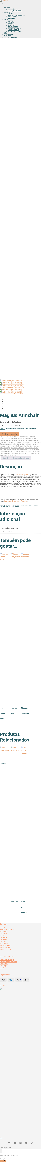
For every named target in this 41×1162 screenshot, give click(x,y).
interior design (5, 448)
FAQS (2, 968)
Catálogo (3, 966)
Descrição (6, 458)
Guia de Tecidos (10, 37)
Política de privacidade (8, 962)
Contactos (4, 964)
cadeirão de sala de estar (9, 440)
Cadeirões (12, 22)
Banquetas (12, 16)
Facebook (7, 501)
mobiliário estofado (17, 448)
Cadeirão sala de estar (26, 440)
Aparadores (13, 27)
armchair (21, 438)
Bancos (11, 25)
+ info (2, 1138)
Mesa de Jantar (6, 945)
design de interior (10, 444)
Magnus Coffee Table (3, 713)
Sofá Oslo (4, 763)
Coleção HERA (14, 9)
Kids (5, 33)
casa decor (11, 442)
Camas (10, 13)
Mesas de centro (15, 31)
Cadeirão (33, 438)
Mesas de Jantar (15, 28)
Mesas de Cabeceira (16, 15)
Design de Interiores (24, 444)
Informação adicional (21, 458)
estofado (9, 446)
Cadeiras (11, 24)
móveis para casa (25, 452)
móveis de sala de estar (25, 450)
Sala (6, 19)
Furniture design (33, 446)
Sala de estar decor (11, 455)
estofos (24, 446)
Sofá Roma (15, 902)
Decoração (8, 34)
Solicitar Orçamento (9, 434)
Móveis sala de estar (12, 453)
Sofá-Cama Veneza (24, 907)
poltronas (30, 453)
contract (19, 442)
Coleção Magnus (23, 474)
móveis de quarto (10, 450)
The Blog (7, 36)
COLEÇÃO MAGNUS (15, 10)
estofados (16, 446)
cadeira (27, 438)
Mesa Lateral (13, 30)
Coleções (8, 8)
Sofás (10, 21)
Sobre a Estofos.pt (7, 960)
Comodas (11, 18)
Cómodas (3, 933)
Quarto (7, 12)
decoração (26, 442)
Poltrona (23, 453)
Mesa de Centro (6, 949)
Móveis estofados (11, 452)
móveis (27, 448)
